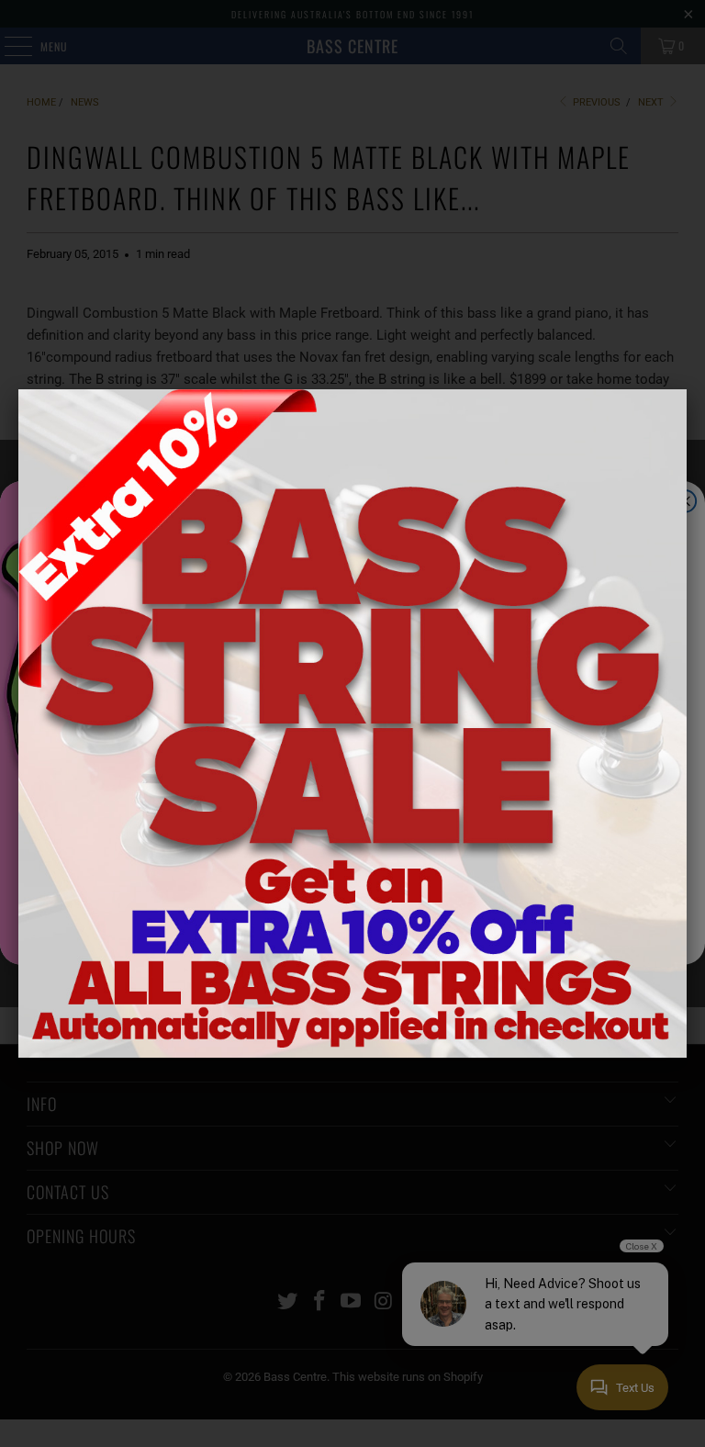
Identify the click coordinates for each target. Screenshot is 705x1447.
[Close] (686, 389)
